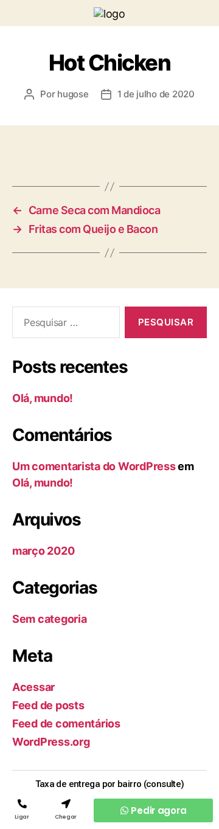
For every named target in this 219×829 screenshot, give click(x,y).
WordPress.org (51, 741)
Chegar (66, 816)
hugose (72, 94)
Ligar (22, 816)
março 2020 (43, 550)
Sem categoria (49, 618)
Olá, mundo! (42, 398)
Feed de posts (48, 705)
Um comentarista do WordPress (93, 466)
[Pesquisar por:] (63, 325)
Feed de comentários (66, 723)
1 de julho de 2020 (156, 94)
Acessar (33, 687)
